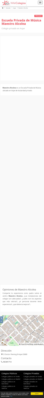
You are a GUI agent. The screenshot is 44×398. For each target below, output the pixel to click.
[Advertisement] (22, 58)
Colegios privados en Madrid (33, 379)
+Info (11, 396)
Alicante (8, 8)
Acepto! (37, 393)
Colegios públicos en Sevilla (11, 376)
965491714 (7, 362)
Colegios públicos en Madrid (11, 379)
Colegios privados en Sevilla (33, 376)
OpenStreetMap (27, 344)
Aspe (14, 8)
